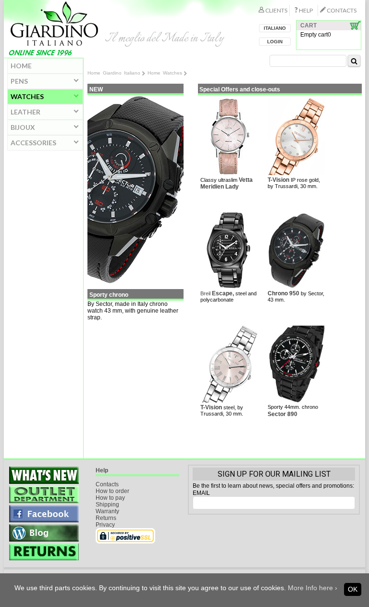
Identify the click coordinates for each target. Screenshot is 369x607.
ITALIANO (275, 28)
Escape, (223, 293)
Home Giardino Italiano (113, 73)
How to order (112, 491)
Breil (206, 293)
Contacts (107, 484)
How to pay (110, 497)
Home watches (165, 73)
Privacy (105, 524)
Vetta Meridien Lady (226, 183)
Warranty (107, 511)
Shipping (107, 504)
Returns (106, 518)
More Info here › (312, 588)
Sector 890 (282, 414)
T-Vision (278, 180)
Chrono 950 (283, 293)
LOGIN (275, 41)
